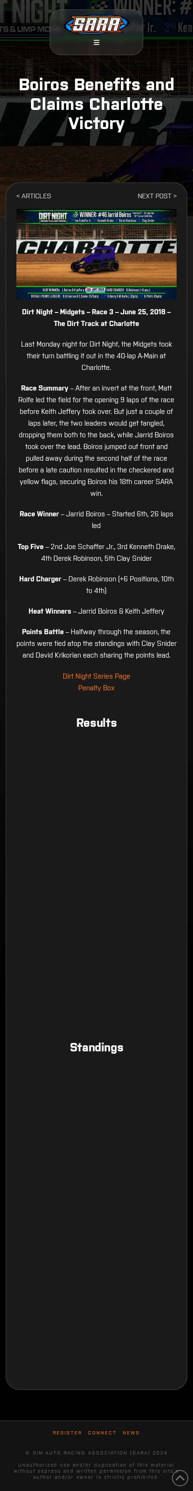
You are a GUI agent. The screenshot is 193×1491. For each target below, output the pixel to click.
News (131, 1432)
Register (67, 1432)
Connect (102, 1432)
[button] (96, 42)
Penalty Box (96, 688)
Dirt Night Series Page (96, 676)
